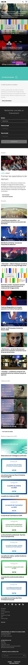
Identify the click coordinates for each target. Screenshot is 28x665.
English (3, 622)
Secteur (3, 118)
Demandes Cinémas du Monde (7, 647)
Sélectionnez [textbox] (5, 121)
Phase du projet (5, 125)
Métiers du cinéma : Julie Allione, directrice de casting (13, 425)
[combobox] (14, 121)
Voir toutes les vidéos (7, 431)
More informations (6, 100)
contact (10, 661)
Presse (2, 613)
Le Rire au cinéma (8, 396)
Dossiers (3, 610)
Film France (3, 643)
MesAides (3, 641)
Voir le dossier (5, 195)
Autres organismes (5, 611)
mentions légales (14, 663)
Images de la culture (5, 644)
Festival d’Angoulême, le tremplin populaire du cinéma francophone (12, 48)
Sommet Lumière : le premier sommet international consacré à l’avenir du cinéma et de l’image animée (13, 31)
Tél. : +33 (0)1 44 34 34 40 (6, 636)
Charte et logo (4, 618)
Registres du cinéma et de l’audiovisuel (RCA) (10, 646)
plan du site (17, 661)
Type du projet (4, 133)
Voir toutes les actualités (8, 77)
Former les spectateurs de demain (14, 177)
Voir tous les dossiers (7, 196)
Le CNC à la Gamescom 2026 (10, 64)
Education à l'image (5, 615)
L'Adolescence (7, 411)
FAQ (2, 616)
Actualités (3, 608)
